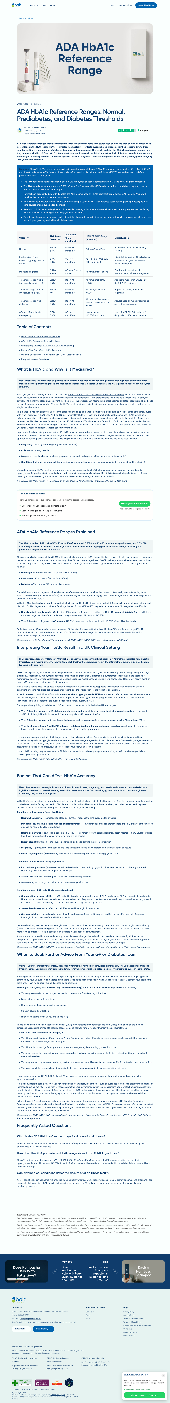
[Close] (163, 1375)
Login (112, 5)
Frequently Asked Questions (35, 359)
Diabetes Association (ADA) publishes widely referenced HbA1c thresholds (67, 557)
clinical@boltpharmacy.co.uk (65, 1322)
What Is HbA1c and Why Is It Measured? (40, 336)
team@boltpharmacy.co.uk (30, 1318)
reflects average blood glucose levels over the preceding (96, 394)
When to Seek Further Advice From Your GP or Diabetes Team (51, 354)
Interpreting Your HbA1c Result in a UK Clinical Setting (47, 345)
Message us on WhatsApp (134, 503)
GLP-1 (58, 714)
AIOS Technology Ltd (58, 1395)
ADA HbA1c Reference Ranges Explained (41, 341)
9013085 (15, 1361)
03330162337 (23, 1315)
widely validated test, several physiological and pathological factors (78, 801)
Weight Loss (34, 5)
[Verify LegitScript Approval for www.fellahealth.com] (69, 1383)
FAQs (44, 5)
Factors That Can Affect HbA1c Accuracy (41, 350)
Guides (52, 5)
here (39, 1350)
